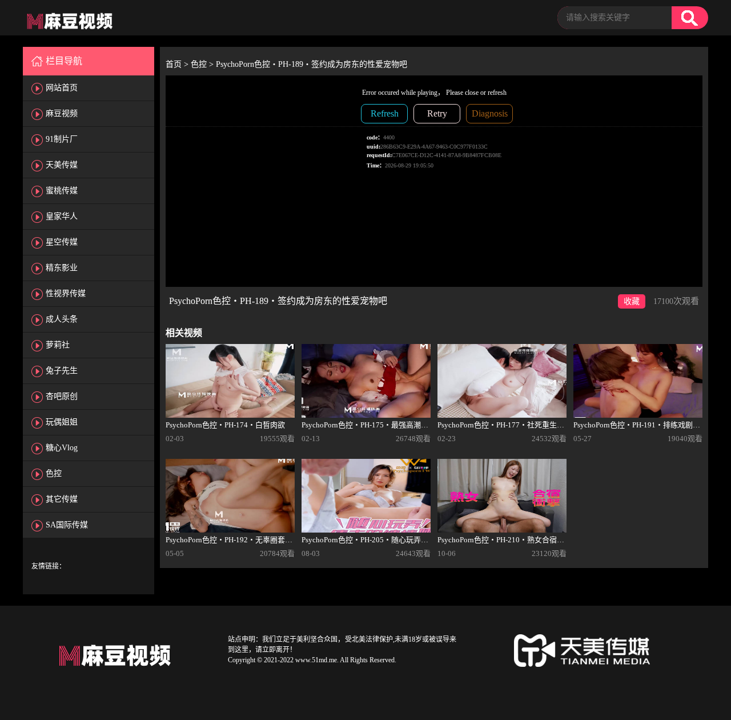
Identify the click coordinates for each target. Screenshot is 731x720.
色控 (54, 473)
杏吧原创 (62, 396)
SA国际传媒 (67, 525)
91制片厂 (62, 139)
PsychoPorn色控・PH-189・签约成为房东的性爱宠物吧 (311, 64)
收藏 (632, 301)
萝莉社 (58, 345)
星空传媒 (62, 242)
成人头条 (62, 319)
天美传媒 (62, 165)
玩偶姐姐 (62, 422)
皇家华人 (62, 216)
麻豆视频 (62, 113)
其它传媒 (62, 499)
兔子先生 (62, 370)
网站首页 (62, 87)
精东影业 (62, 267)
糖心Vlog (62, 447)
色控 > (203, 64)
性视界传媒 (66, 293)
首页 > (178, 64)
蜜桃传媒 (62, 190)
